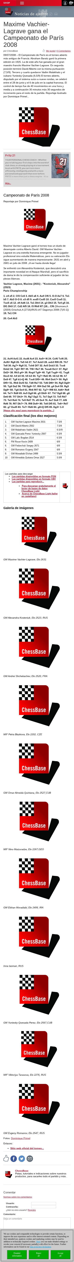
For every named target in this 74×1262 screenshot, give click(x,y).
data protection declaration (40, 1247)
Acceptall (60, 1254)
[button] (22, 3)
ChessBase (21, 1170)
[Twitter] (22, 1158)
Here (38, 1241)
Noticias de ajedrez (31, 14)
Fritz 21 (10, 155)
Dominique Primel (20, 1138)
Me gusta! (50, 51)
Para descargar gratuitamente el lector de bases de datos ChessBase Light (39, 488)
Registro (32, 1210)
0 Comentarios (64, 51)
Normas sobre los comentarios (17, 1197)
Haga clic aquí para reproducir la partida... (28, 410)
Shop (6, 3)
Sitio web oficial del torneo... (27, 1148)
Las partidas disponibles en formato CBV (34, 479)
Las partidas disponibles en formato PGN (34, 476)
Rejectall (38, 1254)
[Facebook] (14, 1158)
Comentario (9, 1214)
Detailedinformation (17, 1254)
